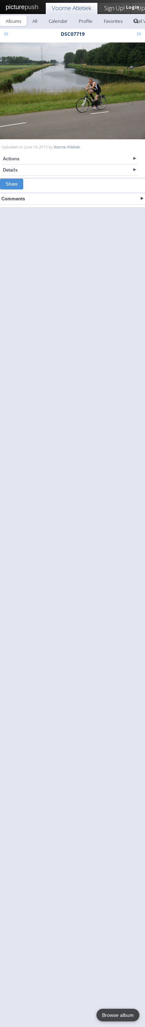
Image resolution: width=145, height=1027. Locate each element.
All (34, 21)
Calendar (58, 21)
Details (10, 170)
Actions (11, 158)
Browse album (118, 1015)
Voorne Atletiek (72, 8)
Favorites (113, 21)
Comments (13, 198)
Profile (86, 21)
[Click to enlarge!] (72, 90)
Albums (13, 21)
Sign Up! (114, 8)
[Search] (135, 21)
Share (12, 184)
